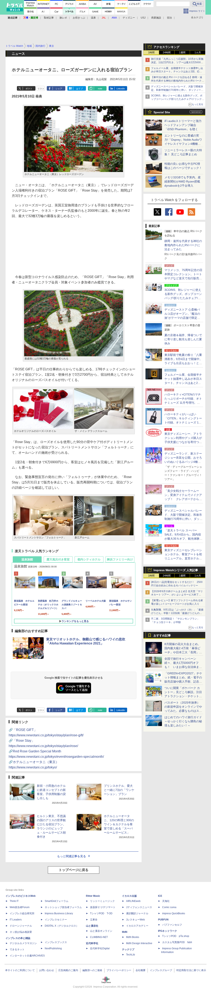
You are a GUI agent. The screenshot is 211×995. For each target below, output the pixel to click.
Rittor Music (93, 895)
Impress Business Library (59, 913)
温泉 (93, 17)
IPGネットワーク (167, 931)
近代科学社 (92, 943)
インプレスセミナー (56, 919)
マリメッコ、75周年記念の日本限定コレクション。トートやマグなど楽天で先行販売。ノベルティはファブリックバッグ (183, 278)
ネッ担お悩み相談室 (21, 932)
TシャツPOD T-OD (101, 913)
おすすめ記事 (162, 635)
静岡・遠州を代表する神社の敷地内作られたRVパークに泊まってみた (183, 245)
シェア (58, 88)
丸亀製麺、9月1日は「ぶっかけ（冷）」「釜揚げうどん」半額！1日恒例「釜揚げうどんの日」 (177, 613)
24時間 (167, 52)
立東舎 (93, 919)
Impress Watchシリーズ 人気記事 (176, 570)
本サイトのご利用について (20, 970)
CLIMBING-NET (99, 937)
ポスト (29, 88)
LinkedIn (120, 88)
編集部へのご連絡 (92, 970)
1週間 (182, 52)
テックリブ (128, 949)
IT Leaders (16, 919)
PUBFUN (163, 919)
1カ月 (198, 52)
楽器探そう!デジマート (102, 907)
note (100, 88)
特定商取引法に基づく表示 (191, 970)
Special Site (162, 112)
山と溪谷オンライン (101, 931)
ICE (160, 895)
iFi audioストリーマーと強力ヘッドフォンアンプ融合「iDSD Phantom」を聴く (183, 125)
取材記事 (49, 17)
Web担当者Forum (19, 907)
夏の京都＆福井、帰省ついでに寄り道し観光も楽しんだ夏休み (183, 339)
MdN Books (132, 937)
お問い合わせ (46, 970)
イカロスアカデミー (137, 925)
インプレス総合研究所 (22, 913)
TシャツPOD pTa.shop (175, 936)
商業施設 (156, 17)
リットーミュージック (102, 901)
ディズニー (129, 17)
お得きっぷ (79, 17)
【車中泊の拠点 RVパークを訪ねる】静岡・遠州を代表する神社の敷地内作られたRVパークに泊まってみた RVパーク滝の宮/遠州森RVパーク (177, 81)
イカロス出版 (129, 895)
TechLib (130, 954)
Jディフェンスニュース (139, 907)
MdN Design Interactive (139, 943)
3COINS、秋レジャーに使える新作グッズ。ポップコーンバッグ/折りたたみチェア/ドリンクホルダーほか (177, 99)
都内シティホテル (89, 559)
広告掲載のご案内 (68, 970)
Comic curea (169, 907)
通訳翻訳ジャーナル (137, 913)
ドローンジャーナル (21, 925)
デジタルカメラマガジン (23, 943)
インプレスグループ (161, 970)
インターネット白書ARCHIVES (27, 955)
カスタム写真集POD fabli (177, 942)
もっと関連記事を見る (71, 856)
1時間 (151, 52)
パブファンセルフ (172, 924)
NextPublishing (53, 948)
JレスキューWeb (135, 919)
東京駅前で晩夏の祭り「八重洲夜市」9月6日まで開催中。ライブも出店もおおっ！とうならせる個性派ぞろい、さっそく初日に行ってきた (183, 363)
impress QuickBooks (173, 913)
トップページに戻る (73, 870)
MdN (124, 932)
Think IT (14, 901)
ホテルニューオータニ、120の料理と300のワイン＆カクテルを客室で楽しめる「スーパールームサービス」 (119, 824)
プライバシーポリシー (119, 970)
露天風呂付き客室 (58, 559)
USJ (143, 17)
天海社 (166, 901)
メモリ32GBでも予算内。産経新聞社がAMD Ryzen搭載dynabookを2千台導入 (182, 181)
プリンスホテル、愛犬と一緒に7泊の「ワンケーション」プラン (119, 790)
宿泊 (169, 17)
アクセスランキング (166, 47)
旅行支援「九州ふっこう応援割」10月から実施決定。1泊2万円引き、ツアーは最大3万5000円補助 (177, 62)
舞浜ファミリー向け (120, 559)
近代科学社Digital (100, 948)
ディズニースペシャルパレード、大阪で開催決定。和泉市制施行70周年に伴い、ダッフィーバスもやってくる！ (177, 90)
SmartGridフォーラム (56, 901)
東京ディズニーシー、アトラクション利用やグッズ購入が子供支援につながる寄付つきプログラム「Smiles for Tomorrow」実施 (183, 442)
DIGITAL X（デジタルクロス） (62, 925)
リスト (41, 88)
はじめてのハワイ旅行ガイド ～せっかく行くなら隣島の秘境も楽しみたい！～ (183, 721)
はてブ (79, 88)
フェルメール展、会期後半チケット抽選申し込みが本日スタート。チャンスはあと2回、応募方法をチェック (177, 72)
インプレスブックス (56, 942)
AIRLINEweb (133, 901)
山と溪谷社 (92, 925)
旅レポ (63, 17)
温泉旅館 (27, 559)
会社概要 (140, 970)
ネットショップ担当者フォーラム (63, 907)
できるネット (17, 949)
